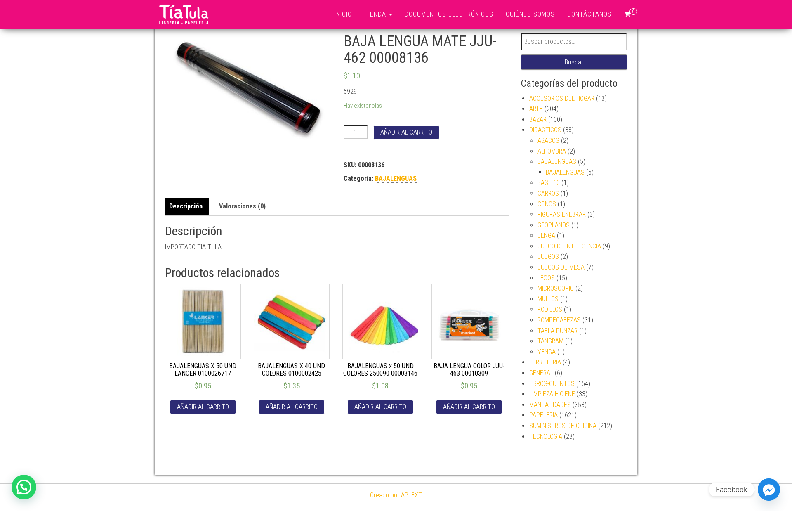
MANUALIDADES (550, 405)
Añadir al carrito (406, 132)
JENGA (546, 235)
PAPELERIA (543, 415)
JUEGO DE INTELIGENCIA (569, 246)
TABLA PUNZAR (557, 331)
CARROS (548, 193)
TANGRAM (550, 341)
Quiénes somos (530, 14)
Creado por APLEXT (396, 495)
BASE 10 (548, 183)
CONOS (546, 204)
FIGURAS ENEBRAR (561, 214)
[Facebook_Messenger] (769, 489)
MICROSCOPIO (555, 288)
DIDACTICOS (545, 130)
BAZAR (538, 119)
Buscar (574, 62)
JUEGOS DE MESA (561, 267)
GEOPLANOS (553, 225)
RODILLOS (549, 309)
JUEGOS (548, 256)
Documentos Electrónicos (449, 14)
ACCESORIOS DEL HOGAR (561, 98)
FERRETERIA (545, 362)
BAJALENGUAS (396, 178)
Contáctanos (589, 14)
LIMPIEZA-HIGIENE (552, 394)
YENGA (546, 352)
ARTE (536, 109)
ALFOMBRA (551, 151)
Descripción (186, 206)
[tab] (188, 206)
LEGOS (546, 278)
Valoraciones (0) (242, 206)
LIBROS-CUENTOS (552, 384)
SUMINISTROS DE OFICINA (562, 426)
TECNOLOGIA (545, 436)
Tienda (376, 14)
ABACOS (548, 140)
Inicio (343, 14)
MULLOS (548, 299)
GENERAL (541, 373)
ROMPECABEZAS (559, 320)
